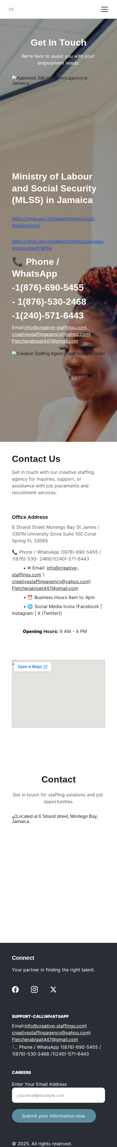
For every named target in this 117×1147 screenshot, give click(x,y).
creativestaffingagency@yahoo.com (50, 334)
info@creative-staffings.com (55, 327)
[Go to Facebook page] (15, 989)
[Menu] (104, 9)
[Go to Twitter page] (53, 989)
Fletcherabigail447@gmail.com (45, 341)
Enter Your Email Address (39, 1084)
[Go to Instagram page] (34, 989)
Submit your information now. (54, 1116)
